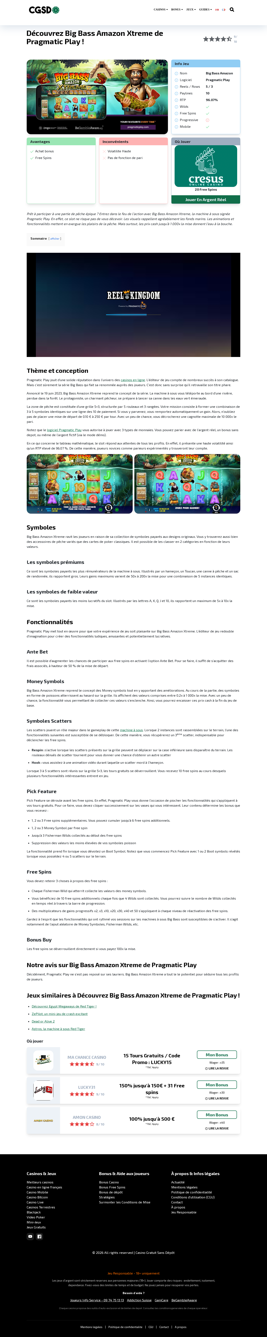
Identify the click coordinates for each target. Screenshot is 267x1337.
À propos (178, 1207)
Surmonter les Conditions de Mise (124, 1202)
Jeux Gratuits (36, 1227)
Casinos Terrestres (41, 1207)
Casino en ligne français (44, 1187)
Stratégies (107, 1197)
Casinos (159, 9)
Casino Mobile (37, 1192)
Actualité (178, 1182)
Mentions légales (184, 1187)
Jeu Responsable (183, 1212)
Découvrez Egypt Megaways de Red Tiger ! (64, 1006)
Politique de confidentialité (191, 1192)
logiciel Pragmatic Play (64, 430)
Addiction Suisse (139, 1300)
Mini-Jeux (34, 1222)
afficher (54, 238)
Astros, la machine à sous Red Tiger (58, 1029)
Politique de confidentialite (125, 1327)
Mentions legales (91, 1327)
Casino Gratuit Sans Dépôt (155, 1252)
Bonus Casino (109, 1182)
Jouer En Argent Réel (205, 199)
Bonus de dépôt (111, 1192)
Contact (177, 1202)
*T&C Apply (152, 1067)
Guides (204, 9)
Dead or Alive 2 (43, 1021)
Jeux (189, 9)
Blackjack (34, 1212)
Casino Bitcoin (37, 1197)
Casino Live (35, 1202)
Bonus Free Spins (112, 1187)
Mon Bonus (217, 1054)
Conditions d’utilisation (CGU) (193, 1197)
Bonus (175, 9)
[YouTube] (30, 1236)
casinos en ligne (133, 380)
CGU (151, 1327)
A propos (180, 1327)
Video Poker (36, 1217)
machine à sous (131, 730)
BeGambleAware (184, 1300)
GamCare (161, 1300)
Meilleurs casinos (40, 1182)
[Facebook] (39, 1236)
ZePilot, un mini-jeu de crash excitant (60, 1014)
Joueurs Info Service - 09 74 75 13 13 (97, 1300)
